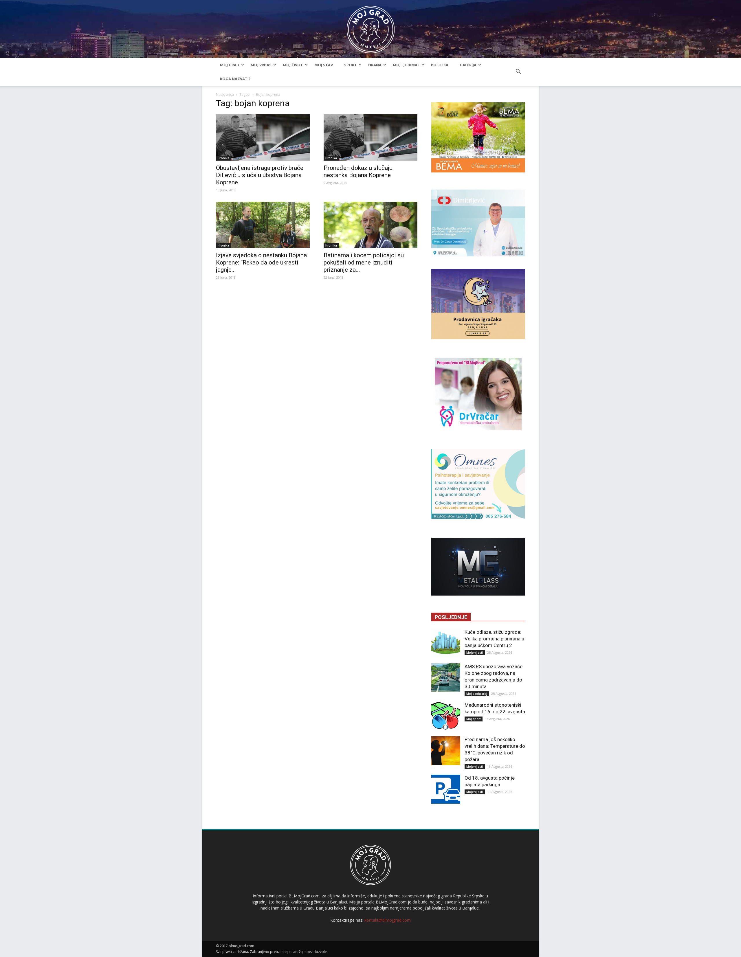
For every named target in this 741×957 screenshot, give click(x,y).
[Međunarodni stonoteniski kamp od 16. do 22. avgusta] (445, 716)
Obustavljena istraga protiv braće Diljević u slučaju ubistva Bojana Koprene (259, 175)
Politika (439, 64)
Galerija (468, 64)
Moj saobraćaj (476, 694)
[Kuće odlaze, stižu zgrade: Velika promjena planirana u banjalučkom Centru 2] (445, 643)
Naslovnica (225, 94)
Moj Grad (229, 64)
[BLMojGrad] (371, 27)
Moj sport (473, 719)
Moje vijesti (474, 653)
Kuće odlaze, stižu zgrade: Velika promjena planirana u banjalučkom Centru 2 (494, 638)
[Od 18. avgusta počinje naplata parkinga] (445, 789)
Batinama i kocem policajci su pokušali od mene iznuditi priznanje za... (364, 262)
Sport (350, 64)
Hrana (374, 64)
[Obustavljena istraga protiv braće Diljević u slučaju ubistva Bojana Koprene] (263, 137)
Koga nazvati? (235, 78)
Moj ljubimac (406, 64)
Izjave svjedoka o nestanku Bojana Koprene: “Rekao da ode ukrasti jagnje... (261, 262)
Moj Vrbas (261, 64)
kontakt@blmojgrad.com (387, 920)
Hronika (223, 158)
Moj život (293, 64)
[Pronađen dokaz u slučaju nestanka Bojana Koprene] (370, 137)
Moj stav (323, 64)
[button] (518, 72)
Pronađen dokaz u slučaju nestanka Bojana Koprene (358, 171)
